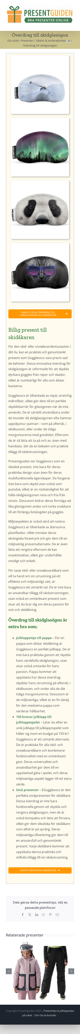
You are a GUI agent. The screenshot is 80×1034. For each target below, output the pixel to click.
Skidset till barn (40, 971)
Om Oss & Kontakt (45, 1015)
